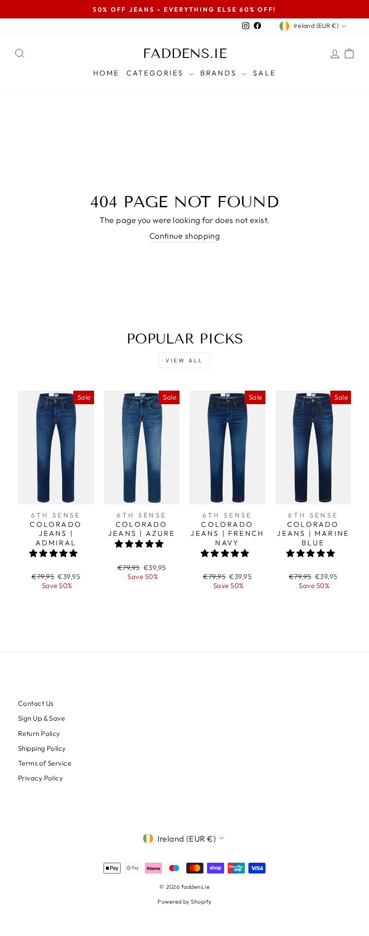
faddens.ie (185, 53)
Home (106, 72)
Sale (264, 72)
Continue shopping (184, 236)
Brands (219, 72)
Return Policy (39, 733)
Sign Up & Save (41, 718)
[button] (54, 553)
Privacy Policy (40, 778)
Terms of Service (44, 763)
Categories (156, 72)
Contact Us (36, 703)
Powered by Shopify (184, 901)
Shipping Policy (42, 748)
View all (184, 360)
